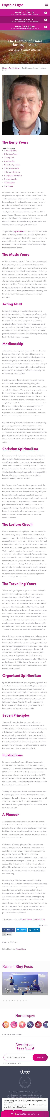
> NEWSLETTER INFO (12, 1063)
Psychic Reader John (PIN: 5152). (33, 919)
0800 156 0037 (25, 19)
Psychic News (14, 68)
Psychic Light (12, 5)
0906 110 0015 (25, 12)
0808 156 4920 (25, 26)
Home (4, 68)
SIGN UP (40, 1057)
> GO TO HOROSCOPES (12, 1034)
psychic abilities (19, 231)
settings (23, 1107)
